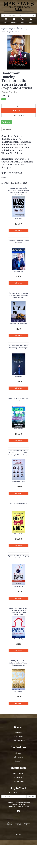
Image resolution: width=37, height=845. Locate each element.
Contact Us (18, 761)
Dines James (18, 218)
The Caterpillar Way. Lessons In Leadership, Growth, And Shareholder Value (18, 295)
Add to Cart (19, 110)
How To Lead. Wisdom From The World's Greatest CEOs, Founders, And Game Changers (18, 453)
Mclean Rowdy (18, 271)
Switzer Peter (18, 691)
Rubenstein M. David (18, 481)
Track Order (18, 736)
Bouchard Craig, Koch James (18, 323)
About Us (18, 753)
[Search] (34, 15)
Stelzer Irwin (18, 376)
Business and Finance (14, 28)
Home (3, 28)
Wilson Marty (18, 534)
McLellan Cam (18, 586)
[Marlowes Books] (18, 6)
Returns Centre (18, 781)
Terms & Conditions (18, 773)
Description (7, 129)
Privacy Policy (18, 777)
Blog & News (18, 757)
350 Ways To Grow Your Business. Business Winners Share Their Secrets (18, 663)
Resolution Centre (18, 740)
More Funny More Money (18, 503)
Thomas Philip (18, 639)
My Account (18, 732)
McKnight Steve (18, 428)
